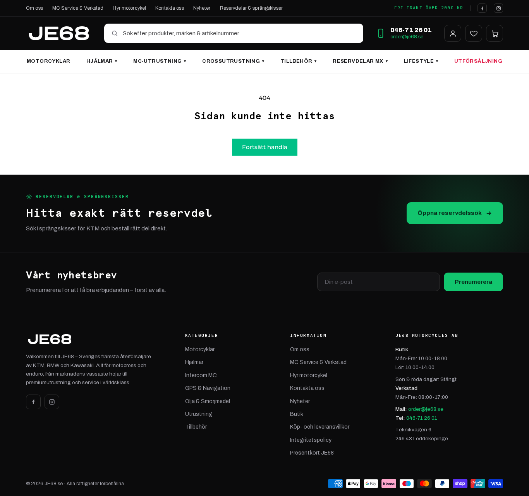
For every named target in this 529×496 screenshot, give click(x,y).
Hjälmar (101, 61)
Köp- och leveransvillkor (319, 427)
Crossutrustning (233, 61)
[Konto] (452, 33)
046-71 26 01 (421, 418)
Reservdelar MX (360, 61)
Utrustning (198, 414)
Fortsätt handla (264, 147)
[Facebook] (482, 8)
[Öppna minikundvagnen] (494, 33)
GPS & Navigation (207, 388)
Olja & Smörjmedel (207, 401)
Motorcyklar (48, 61)
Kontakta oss (169, 8)
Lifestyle (421, 61)
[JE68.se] (59, 33)
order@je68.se (406, 36)
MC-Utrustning (159, 61)
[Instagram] (498, 8)
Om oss (34, 8)
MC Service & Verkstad (78, 8)
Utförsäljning (478, 61)
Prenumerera (473, 282)
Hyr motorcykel (129, 8)
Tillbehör (298, 61)
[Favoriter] (473, 33)
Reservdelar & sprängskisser (251, 8)
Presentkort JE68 (312, 453)
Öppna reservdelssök (449, 212)
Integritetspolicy (310, 440)
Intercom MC (201, 375)
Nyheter (202, 8)
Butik (296, 414)
